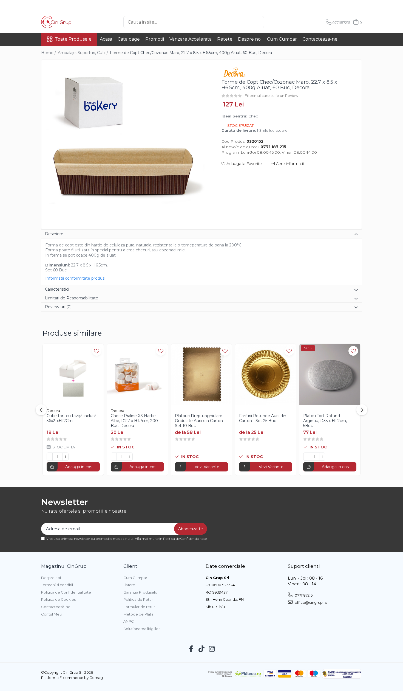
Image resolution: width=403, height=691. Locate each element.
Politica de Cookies (58, 599)
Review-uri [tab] (58, 306)
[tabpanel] (127, 145)
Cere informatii (289, 163)
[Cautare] (273, 22)
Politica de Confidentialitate (185, 538)
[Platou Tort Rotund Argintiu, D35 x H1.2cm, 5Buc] (329, 374)
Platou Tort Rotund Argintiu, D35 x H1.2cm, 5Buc (325, 420)
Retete (224, 39)
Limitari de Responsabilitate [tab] (71, 298)
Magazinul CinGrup (64, 566)
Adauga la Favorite (243, 163)
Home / (49, 52)
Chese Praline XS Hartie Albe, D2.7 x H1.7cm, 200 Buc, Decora (134, 420)
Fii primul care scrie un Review (271, 95)
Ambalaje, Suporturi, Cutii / (83, 52)
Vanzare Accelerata (190, 39)
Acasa (106, 39)
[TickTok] (201, 649)
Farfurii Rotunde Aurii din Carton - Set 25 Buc (262, 418)
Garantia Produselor (141, 592)
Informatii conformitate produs (74, 278)
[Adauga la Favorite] (96, 351)
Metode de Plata (138, 614)
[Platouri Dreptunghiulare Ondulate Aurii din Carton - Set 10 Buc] (201, 374)
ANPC (128, 621)
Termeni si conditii (57, 585)
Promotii (154, 39)
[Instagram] (212, 649)
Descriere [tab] (54, 233)
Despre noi (250, 39)
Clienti (130, 566)
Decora (53, 410)
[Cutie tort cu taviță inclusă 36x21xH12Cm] (73, 374)
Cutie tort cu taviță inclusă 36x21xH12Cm (72, 418)
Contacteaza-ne (319, 39)
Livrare (129, 585)
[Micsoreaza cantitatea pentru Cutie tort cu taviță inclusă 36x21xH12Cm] (50, 457)
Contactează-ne (55, 607)
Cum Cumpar (282, 39)
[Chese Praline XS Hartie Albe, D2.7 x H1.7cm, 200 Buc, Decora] (137, 374)
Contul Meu (51, 614)
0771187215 (303, 595)
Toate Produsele (73, 39)
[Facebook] (191, 649)
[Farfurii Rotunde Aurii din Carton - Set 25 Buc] (265, 374)
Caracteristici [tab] (57, 289)
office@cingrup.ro (310, 602)
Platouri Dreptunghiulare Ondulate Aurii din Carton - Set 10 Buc (200, 420)
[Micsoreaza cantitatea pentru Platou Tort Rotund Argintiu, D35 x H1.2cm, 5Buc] (306, 457)
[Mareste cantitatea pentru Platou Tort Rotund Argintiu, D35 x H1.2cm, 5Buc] (322, 457)
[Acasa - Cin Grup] (68, 22)
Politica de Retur (138, 599)
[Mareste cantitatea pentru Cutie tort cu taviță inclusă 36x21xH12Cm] (66, 457)
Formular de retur (139, 607)
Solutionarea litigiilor (141, 629)
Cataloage (129, 39)
